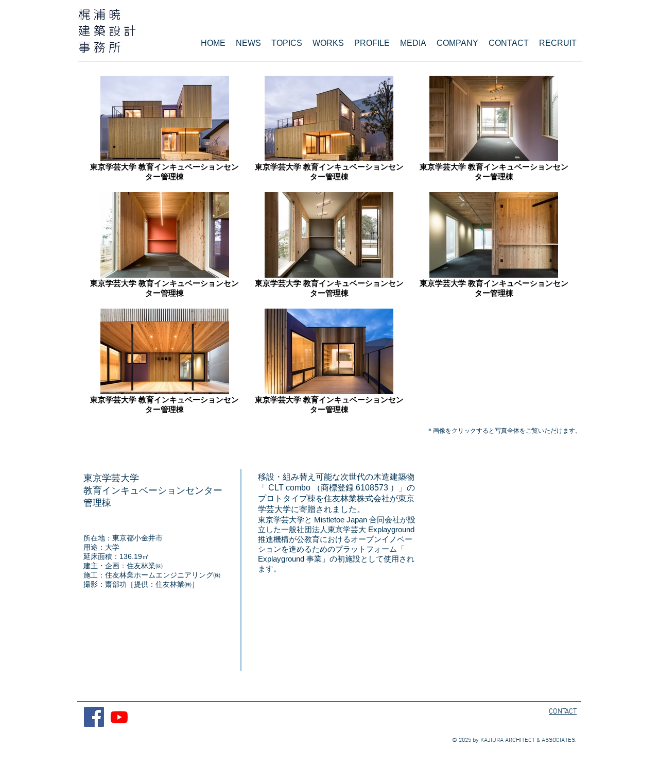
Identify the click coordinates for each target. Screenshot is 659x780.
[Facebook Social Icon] (94, 717)
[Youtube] (119, 717)
